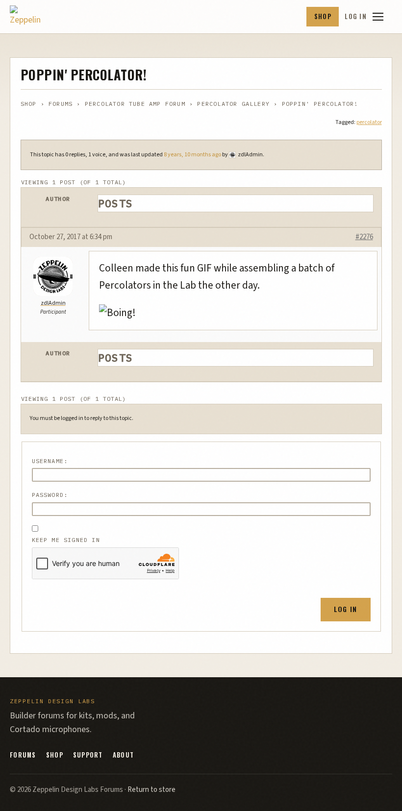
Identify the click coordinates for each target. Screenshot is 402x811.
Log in (356, 16)
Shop (322, 16)
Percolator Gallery (233, 103)
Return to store (151, 790)
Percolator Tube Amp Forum (135, 103)
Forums (61, 103)
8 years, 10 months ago (192, 154)
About (123, 755)
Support (88, 755)
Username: (50, 461)
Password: (50, 494)
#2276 (364, 237)
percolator (369, 122)
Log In (345, 609)
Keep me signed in (66, 539)
